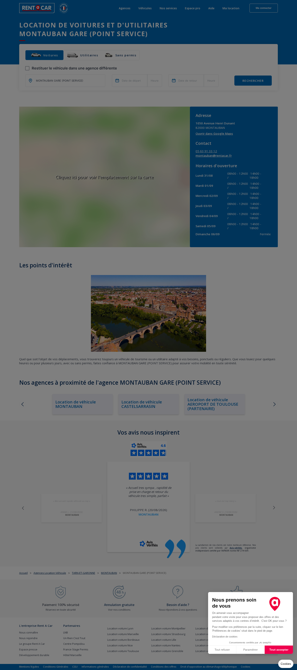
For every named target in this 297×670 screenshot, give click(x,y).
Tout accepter (278, 649)
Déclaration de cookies (224, 636)
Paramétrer (250, 649)
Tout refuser (222, 649)
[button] (285, 664)
